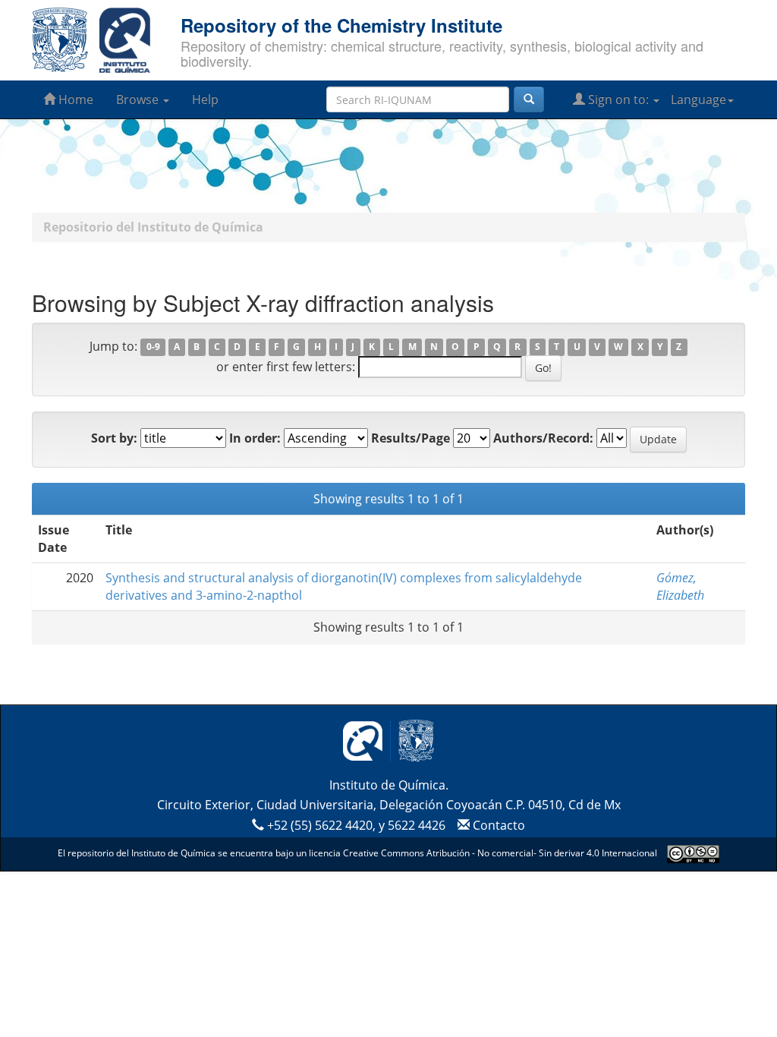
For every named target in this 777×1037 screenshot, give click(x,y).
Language (698, 99)
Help (205, 99)
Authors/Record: (543, 438)
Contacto (497, 825)
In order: (255, 438)
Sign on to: (618, 99)
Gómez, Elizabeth (680, 586)
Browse (139, 99)
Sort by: (114, 438)
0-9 (153, 347)
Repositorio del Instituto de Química (153, 227)
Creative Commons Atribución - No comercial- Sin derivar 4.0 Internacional (500, 852)
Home (74, 99)
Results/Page (410, 438)
